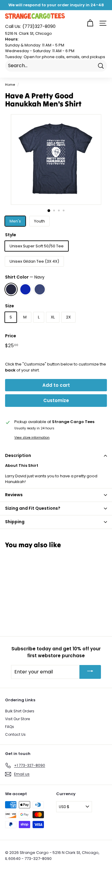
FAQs (9, 726)
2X (68, 317)
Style (10, 235)
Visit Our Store (17, 718)
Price (10, 336)
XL (53, 317)
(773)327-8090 (30, 26)
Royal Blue (25, 289)
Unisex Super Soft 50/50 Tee (37, 246)
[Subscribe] (90, 672)
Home (10, 84)
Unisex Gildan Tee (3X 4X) (34, 261)
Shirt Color (25, 277)
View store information (32, 437)
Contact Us (15, 734)
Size (9, 306)
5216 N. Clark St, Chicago (28, 33)
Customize (56, 400)
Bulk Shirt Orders (19, 711)
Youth (39, 221)
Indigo (40, 289)
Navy (11, 289)
